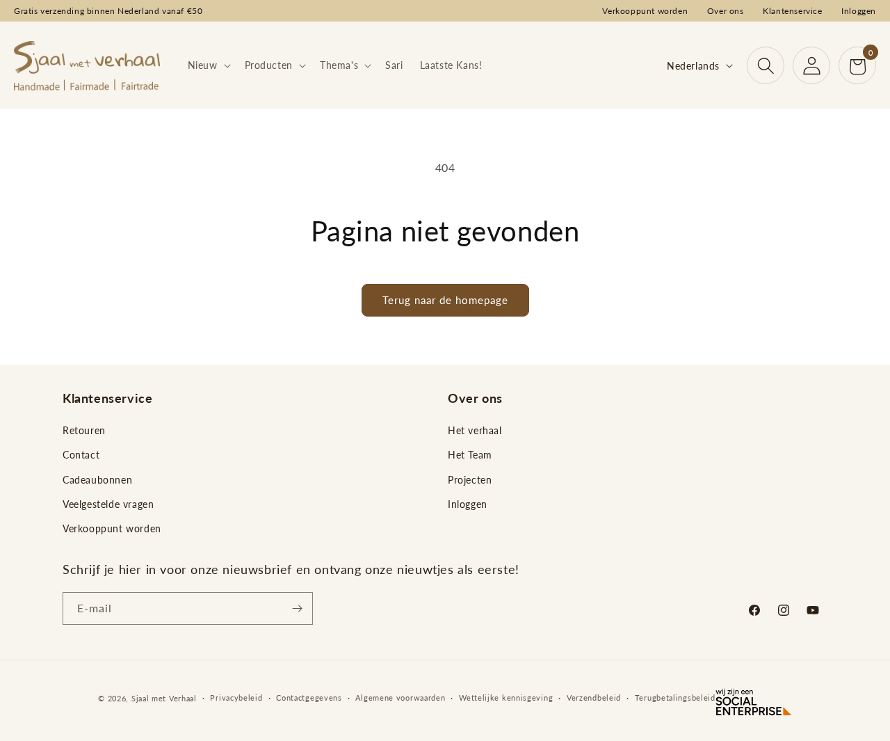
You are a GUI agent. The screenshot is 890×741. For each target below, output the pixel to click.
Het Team (470, 455)
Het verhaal (475, 430)
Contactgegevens (309, 697)
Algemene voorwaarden (400, 697)
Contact (81, 455)
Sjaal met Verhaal (164, 698)
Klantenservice (792, 11)
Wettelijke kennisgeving (506, 697)
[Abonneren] (297, 608)
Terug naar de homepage (445, 300)
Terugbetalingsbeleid (675, 697)
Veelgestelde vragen (108, 504)
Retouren (84, 430)
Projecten (470, 480)
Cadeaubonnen (97, 480)
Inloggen (858, 11)
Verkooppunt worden (645, 11)
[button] (207, 65)
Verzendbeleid (594, 697)
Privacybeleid (236, 697)
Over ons (725, 11)
